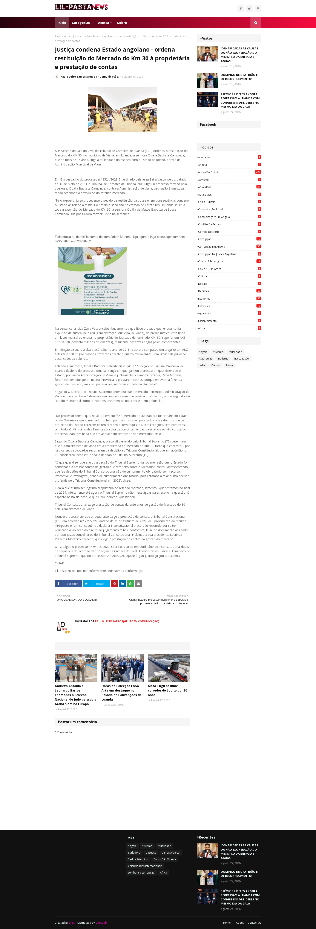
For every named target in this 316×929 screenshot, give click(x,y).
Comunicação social (229, 209)
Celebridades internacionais (145, 866)
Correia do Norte (229, 232)
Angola (229, 165)
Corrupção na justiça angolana (229, 254)
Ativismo (229, 180)
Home (227, 922)
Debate (229, 284)
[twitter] (249, 8)
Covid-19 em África (229, 269)
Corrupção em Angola (229, 246)
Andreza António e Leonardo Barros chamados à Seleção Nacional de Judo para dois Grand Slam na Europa (75, 695)
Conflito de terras (229, 224)
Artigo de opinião (229, 172)
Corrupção (229, 239)
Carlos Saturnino (138, 859)
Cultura (229, 276)
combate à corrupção (141, 872)
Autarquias (229, 194)
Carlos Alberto (170, 852)
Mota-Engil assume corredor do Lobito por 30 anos (167, 690)
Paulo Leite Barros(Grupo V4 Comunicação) (89, 76)
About (240, 922)
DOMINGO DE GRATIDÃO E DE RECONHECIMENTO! (239, 77)
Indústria (223, 358)
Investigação (241, 358)
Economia (229, 298)
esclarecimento (229, 321)
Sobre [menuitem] (122, 22)
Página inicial (63, 36)
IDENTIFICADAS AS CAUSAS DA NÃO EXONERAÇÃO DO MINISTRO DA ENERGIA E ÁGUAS (239, 54)
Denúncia (229, 291)
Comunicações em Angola (229, 217)
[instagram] (258, 8)
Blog (72, 922)
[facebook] (241, 8)
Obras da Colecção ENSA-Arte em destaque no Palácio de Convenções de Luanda (121, 692)
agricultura (229, 313)
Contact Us (254, 922)
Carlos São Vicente (164, 859)
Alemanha (229, 157)
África (229, 328)
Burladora (134, 852)
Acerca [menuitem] (103, 22)
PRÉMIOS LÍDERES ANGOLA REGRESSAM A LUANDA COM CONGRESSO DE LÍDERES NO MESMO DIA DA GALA (240, 100)
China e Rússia (229, 202)
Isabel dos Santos (209, 365)
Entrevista (229, 306)
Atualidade (229, 187)
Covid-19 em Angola (229, 261)
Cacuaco (151, 852)
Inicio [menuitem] (62, 22)
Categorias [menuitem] (81, 22)
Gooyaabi (101, 922)
